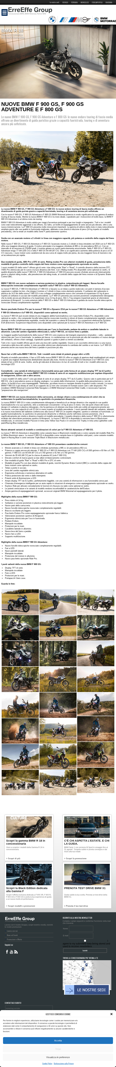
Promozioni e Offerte (14, 939)
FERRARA (74, 2)
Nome (65, 929)
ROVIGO (65, 2)
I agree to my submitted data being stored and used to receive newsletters (86, 944)
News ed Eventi (12, 935)
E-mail (65, 936)
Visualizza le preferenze (58, 1057)
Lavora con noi (12, 931)
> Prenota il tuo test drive (76, 906)
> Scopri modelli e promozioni (20, 906)
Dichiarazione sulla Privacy (64, 1063)
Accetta (58, 1040)
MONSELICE (85, 2)
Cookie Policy (47, 1063)
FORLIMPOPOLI (97, 2)
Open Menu (5, 12)
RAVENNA (109, 2)
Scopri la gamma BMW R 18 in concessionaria (25, 842)
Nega (58, 1049)
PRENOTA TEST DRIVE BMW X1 (85, 888)
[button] (111, 1014)
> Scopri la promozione (75, 858)
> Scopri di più (13, 858)
